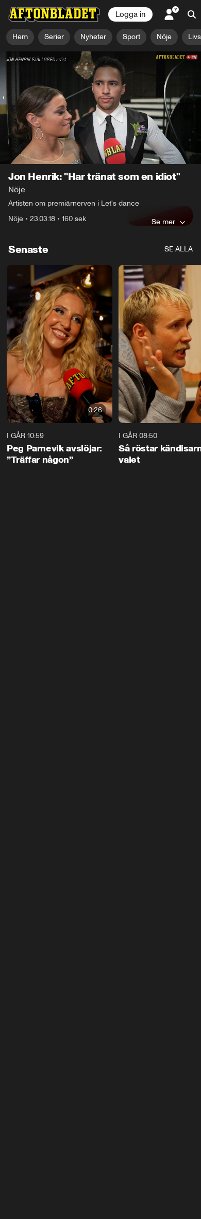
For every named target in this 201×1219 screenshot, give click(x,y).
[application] (100, 107)
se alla (178, 249)
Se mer (163, 221)
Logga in (130, 14)
